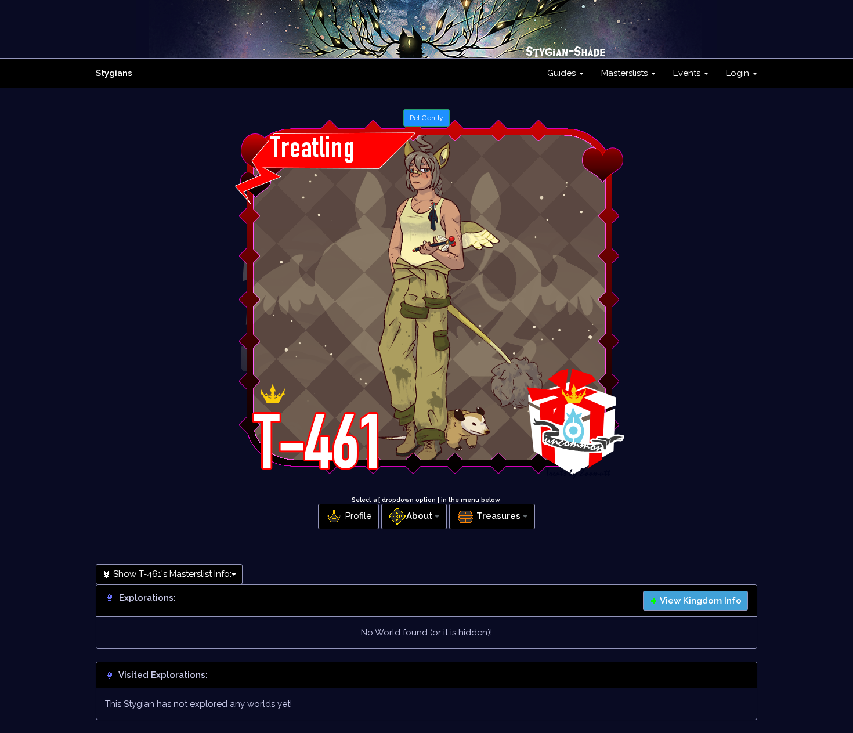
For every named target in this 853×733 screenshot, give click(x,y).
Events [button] (688, 73)
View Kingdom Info (700, 600)
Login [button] (738, 73)
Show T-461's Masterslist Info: (171, 574)
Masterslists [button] (625, 73)
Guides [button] (562, 73)
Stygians (114, 73)
